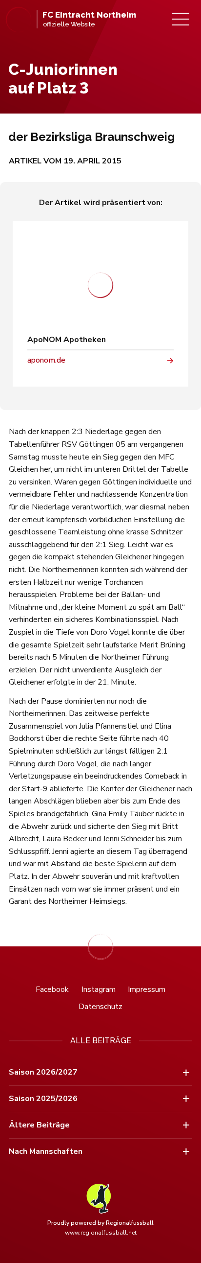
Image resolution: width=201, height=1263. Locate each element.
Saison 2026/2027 (43, 1072)
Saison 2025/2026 (43, 1098)
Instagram (98, 989)
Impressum (146, 989)
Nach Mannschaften (45, 1151)
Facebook (52, 989)
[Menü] (180, 19)
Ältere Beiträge (39, 1125)
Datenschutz (100, 1006)
